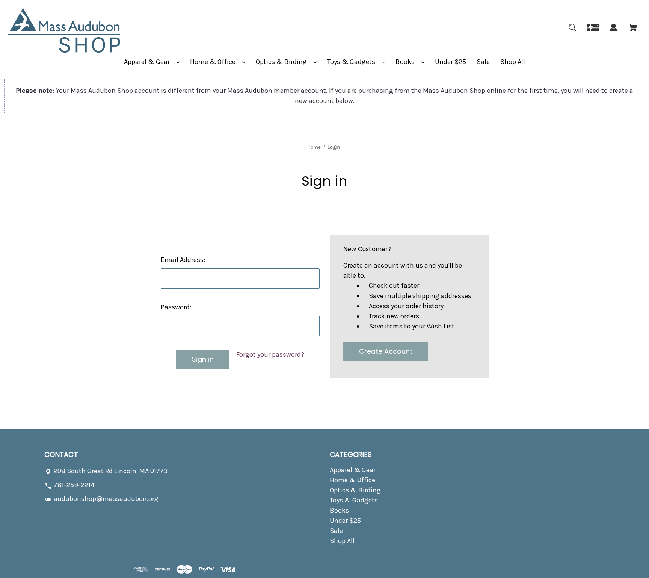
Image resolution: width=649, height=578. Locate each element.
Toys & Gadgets (352, 61)
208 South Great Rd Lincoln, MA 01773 (111, 471)
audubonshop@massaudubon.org (106, 499)
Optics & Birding (282, 61)
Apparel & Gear (147, 61)
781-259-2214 (74, 485)
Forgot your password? (270, 354)
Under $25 (450, 61)
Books (405, 61)
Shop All (512, 61)
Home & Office (213, 61)
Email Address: (183, 260)
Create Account (385, 351)
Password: (176, 307)
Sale (483, 61)
